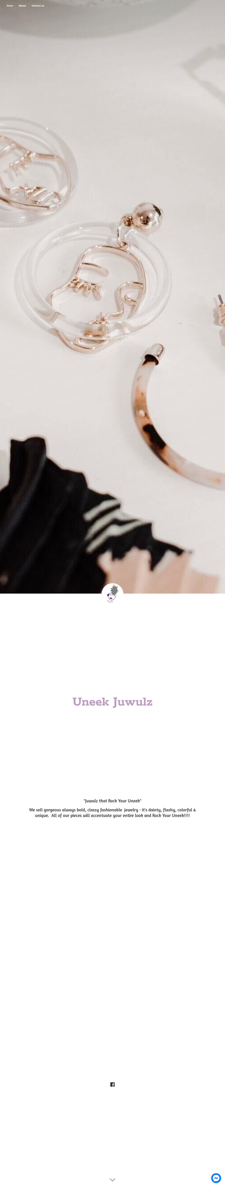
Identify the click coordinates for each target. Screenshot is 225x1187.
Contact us (38, 5)
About (22, 5)
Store (10, 5)
